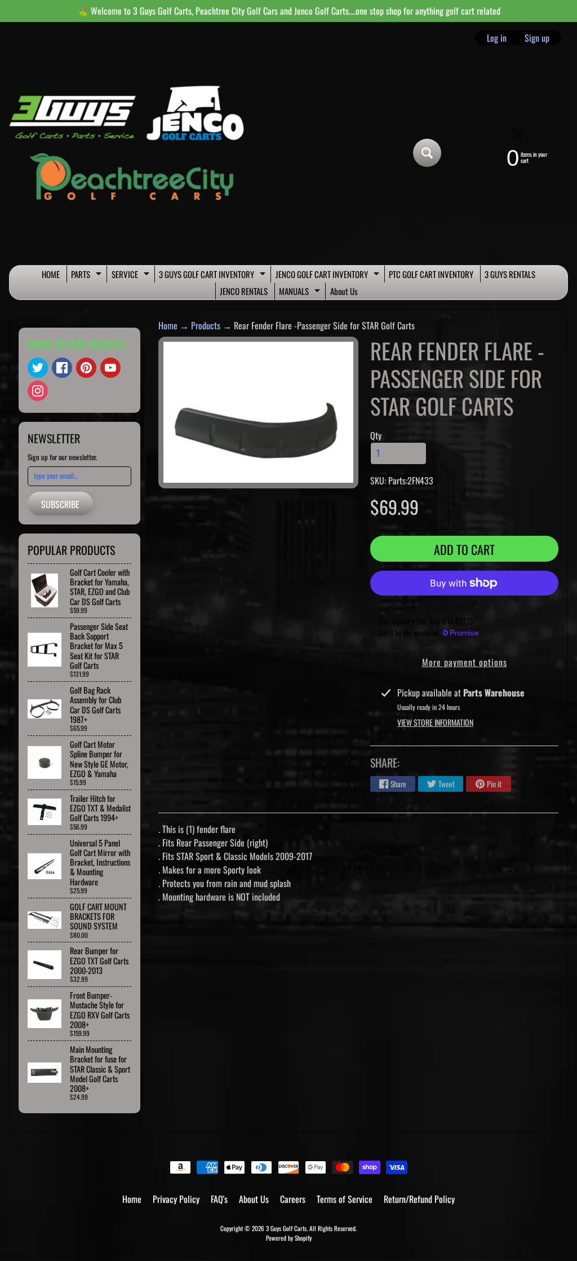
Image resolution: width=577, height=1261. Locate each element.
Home (167, 325)
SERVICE (132, 275)
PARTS (87, 275)
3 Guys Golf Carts (286, 1228)
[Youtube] (110, 368)
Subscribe (60, 504)
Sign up (537, 37)
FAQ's (219, 1199)
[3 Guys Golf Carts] (131, 153)
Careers (292, 1199)
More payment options (464, 662)
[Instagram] (38, 391)
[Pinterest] (86, 368)
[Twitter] (38, 368)
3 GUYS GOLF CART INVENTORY (213, 275)
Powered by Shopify (289, 1237)
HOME (51, 274)
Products (205, 325)
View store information (435, 722)
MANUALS (301, 292)
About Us (344, 291)
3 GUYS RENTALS (510, 274)
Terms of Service (344, 1199)
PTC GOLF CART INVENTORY (431, 274)
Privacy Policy (176, 1199)
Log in (497, 37)
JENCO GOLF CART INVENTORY (329, 275)
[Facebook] (62, 368)
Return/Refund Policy (419, 1199)
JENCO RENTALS (244, 291)
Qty (375, 435)
